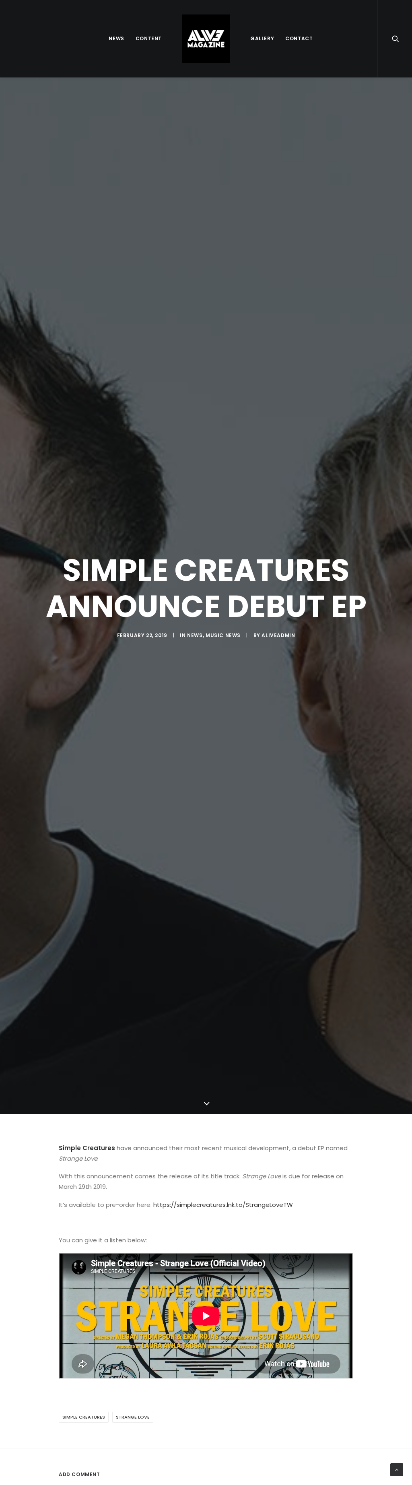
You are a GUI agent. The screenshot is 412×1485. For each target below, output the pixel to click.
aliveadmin (278, 635)
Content (149, 38)
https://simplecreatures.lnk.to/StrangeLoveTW (223, 1204)
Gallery (262, 38)
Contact (299, 38)
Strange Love (133, 1417)
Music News (223, 635)
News (116, 38)
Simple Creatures (83, 1417)
